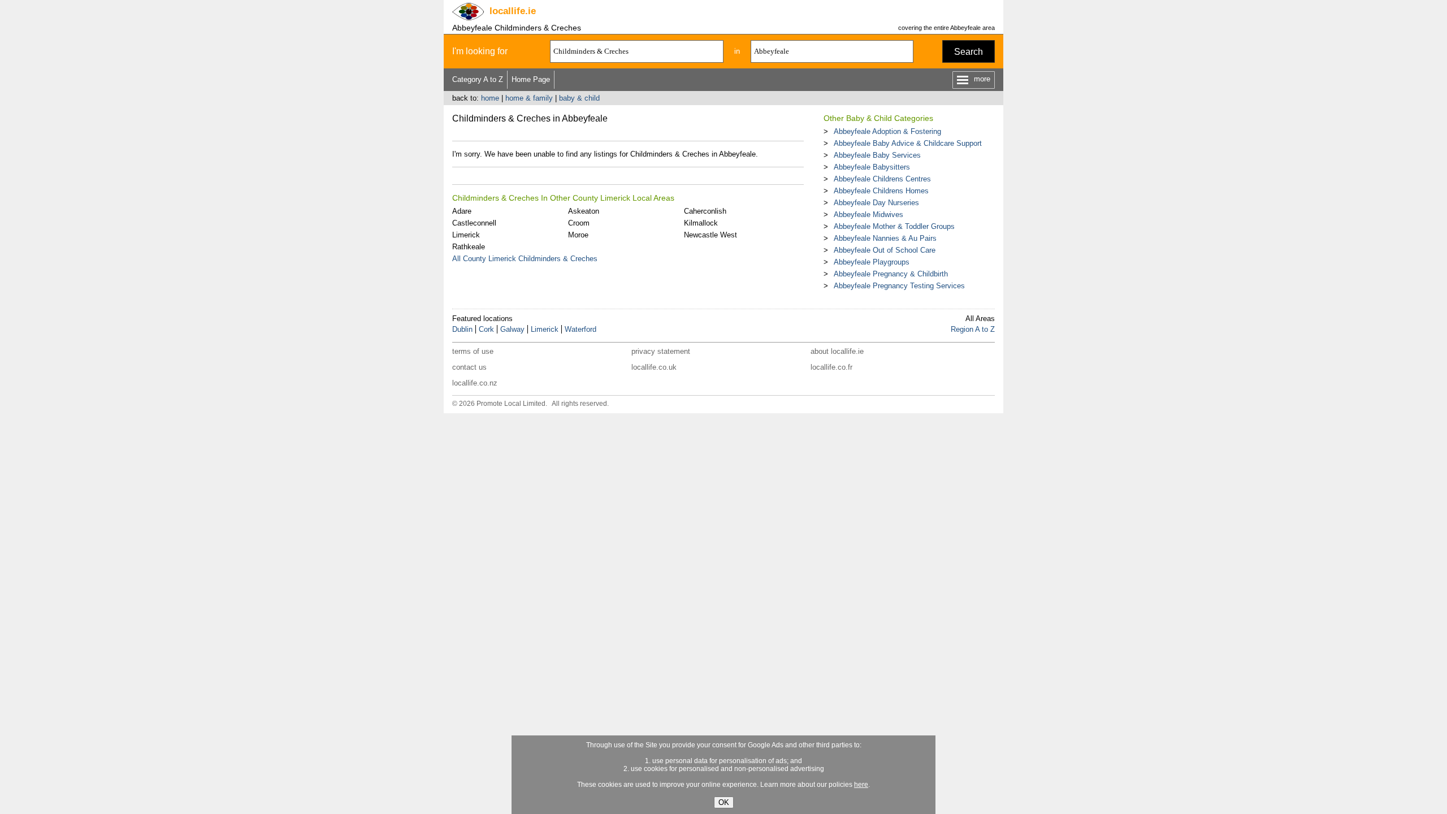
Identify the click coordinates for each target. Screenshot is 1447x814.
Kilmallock (701, 223)
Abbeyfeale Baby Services (877, 155)
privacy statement (660, 351)
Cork (486, 329)
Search (968, 52)
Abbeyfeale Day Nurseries (876, 202)
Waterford (580, 329)
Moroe (578, 235)
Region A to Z (973, 329)
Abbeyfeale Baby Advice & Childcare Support (908, 143)
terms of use (472, 351)
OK (723, 802)
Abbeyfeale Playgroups (871, 262)
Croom (579, 223)
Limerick (466, 235)
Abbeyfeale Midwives (868, 214)
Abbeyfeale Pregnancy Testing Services (899, 286)
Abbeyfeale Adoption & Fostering (887, 131)
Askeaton (583, 211)
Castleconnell (474, 223)
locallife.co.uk (654, 367)
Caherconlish (705, 211)
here (861, 785)
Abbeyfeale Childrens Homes (881, 191)
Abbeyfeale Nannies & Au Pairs (885, 238)
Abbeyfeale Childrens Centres (882, 179)
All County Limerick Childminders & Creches (524, 258)
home (490, 98)
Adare (461, 211)
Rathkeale (468, 247)
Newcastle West (710, 235)
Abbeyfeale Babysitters (872, 167)
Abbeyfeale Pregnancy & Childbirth (891, 274)
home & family (529, 98)
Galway (512, 329)
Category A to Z (477, 79)
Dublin (462, 329)
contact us (469, 367)
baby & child (579, 98)
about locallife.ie (837, 351)
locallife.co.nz (474, 383)
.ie (512, 11)
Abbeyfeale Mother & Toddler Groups (894, 226)
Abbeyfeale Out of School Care (884, 250)
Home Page (531, 79)
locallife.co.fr (831, 367)
